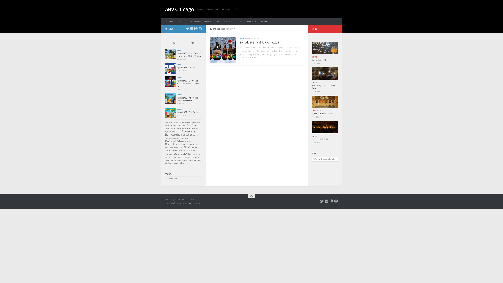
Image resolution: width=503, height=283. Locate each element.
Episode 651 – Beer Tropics (188, 112)
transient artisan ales (181, 160)
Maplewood (172, 141)
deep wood (170, 128)
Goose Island (190, 131)
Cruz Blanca (193, 125)
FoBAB (167, 132)
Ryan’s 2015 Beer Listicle (322, 113)
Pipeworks (189, 150)
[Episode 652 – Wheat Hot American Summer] (170, 98)
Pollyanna (168, 154)
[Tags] (192, 43)
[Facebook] (191, 28)
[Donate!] (196, 28)
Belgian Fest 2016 (319, 60)
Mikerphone (172, 144)
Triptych (190, 160)
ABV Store (228, 21)
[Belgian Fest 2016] (325, 48)
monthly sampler (185, 144)
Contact (263, 21)
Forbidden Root (175, 132)
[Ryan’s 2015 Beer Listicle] (325, 102)
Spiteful (180, 157)
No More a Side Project (321, 139)
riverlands (192, 154)
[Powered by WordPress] (174, 203)
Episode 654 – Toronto (186, 67)
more (195, 144)
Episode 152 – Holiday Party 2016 (259, 42)
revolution (181, 153)
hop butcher (184, 134)
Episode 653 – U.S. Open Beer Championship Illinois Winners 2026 (189, 84)
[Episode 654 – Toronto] (170, 68)
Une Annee (197, 160)
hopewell (195, 135)
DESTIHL (179, 128)
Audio (242, 38)
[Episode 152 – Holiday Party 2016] (223, 50)
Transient (169, 160)
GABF (218, 21)
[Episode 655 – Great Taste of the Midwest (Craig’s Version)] (170, 54)
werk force (181, 163)
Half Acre (171, 135)
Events (314, 57)
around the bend (185, 122)
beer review (170, 125)
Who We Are (251, 21)
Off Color (189, 147)
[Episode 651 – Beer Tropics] (170, 113)
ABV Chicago (179, 9)
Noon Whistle (179, 148)
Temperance (195, 157)
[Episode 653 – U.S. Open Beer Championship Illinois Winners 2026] (170, 81)
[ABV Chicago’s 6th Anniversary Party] (325, 73)
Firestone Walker (193, 128)
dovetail (185, 128)
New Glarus (169, 148)
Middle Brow (185, 141)
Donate (239, 21)
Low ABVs (208, 21)
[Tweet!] (187, 28)
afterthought (169, 122)
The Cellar (180, 21)
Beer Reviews (195, 21)
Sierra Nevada (173, 157)
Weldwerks (170, 163)
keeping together (176, 138)
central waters (181, 125)
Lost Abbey (184, 138)
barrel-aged (196, 122)
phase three (177, 150)
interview (168, 138)
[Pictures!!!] (200, 28)
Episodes (169, 21)
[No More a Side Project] (325, 127)
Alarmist (177, 122)
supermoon (187, 157)
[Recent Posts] (174, 43)
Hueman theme (194, 203)
